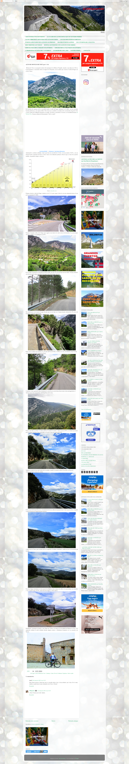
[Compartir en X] (38, 671)
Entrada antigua (73, 721)
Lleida (52, 673)
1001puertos (32, 690)
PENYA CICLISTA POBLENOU (88, 466)
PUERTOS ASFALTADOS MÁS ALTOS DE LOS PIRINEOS (40, 42)
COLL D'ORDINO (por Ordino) (94, 350)
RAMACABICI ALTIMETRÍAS (88, 460)
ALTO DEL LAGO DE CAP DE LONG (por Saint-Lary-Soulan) (92, 547)
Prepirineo (65, 673)
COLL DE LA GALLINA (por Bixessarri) (94, 565)
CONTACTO (87, 50)
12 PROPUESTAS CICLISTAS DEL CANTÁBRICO (38, 50)
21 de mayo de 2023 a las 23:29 (44, 690)
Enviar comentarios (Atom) (38, 724)
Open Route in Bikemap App (59, 151)
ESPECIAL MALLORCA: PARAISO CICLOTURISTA (38, 48)
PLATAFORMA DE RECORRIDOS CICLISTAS (92, 454)
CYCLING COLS (85, 462)
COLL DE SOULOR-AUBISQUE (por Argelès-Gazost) (94, 519)
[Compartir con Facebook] (40, 671)
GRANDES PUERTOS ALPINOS (65, 42)
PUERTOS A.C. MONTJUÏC (87, 456)
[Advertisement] (92, 110)
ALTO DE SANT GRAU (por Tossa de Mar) (95, 399)
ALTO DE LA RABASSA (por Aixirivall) (94, 389)
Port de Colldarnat (58, 673)
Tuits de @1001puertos (86, 409)
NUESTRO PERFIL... (76, 50)
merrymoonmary (62, 758)
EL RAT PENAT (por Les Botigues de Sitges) (95, 500)
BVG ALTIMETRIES (86, 453)
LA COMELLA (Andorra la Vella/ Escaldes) (94, 380)
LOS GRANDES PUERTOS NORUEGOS (70, 39)
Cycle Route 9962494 (43, 151)
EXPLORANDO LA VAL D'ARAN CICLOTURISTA (68, 48)
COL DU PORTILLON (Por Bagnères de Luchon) (93, 341)
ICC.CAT (83, 451)
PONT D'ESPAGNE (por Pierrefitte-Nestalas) (95, 584)
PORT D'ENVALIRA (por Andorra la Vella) (95, 332)
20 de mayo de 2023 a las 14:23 (39, 680)
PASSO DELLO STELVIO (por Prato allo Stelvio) (94, 575)
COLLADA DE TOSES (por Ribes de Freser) (95, 528)
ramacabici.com (53, 190)
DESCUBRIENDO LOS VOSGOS (33, 45)
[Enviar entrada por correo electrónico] (33, 671)
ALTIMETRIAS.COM (86, 464)
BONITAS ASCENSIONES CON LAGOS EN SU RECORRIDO (59, 45)
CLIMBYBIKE (84, 458)
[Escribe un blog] (37, 671)
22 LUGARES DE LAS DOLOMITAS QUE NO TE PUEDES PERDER (64, 37)
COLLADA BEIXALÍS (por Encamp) (93, 313)
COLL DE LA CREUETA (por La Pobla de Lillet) (94, 322)
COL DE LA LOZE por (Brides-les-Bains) (95, 556)
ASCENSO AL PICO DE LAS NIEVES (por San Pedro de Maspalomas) (91, 160)
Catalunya (48, 673)
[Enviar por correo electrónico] (36, 671)
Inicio (53, 721)
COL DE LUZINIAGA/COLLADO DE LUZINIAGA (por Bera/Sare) (95, 361)
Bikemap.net (51, 151)
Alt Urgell (32, 673)
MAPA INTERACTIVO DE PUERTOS (35, 37)
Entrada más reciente (32, 721)
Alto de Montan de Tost (40, 673)
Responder (31, 686)
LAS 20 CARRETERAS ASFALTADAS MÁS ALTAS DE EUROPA (41, 39)
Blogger (77, 758)
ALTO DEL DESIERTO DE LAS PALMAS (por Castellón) (94, 370)
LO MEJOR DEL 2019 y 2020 (60, 50)
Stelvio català (70, 673)
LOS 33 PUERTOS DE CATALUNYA (85, 42)
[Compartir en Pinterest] (41, 671)
